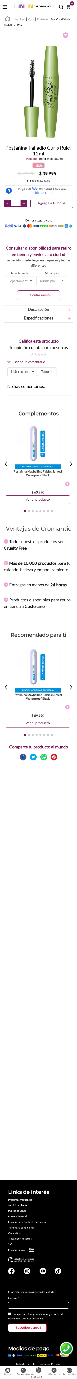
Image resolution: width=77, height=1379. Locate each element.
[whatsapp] (43, 757)
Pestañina (42, 19)
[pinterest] (53, 757)
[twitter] (33, 757)
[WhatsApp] (66, 1348)
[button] (61, 7)
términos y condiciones (36, 1314)
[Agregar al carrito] (38, 499)
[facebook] (23, 757)
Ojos (31, 19)
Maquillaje (19, 19)
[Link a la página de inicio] (7, 19)
